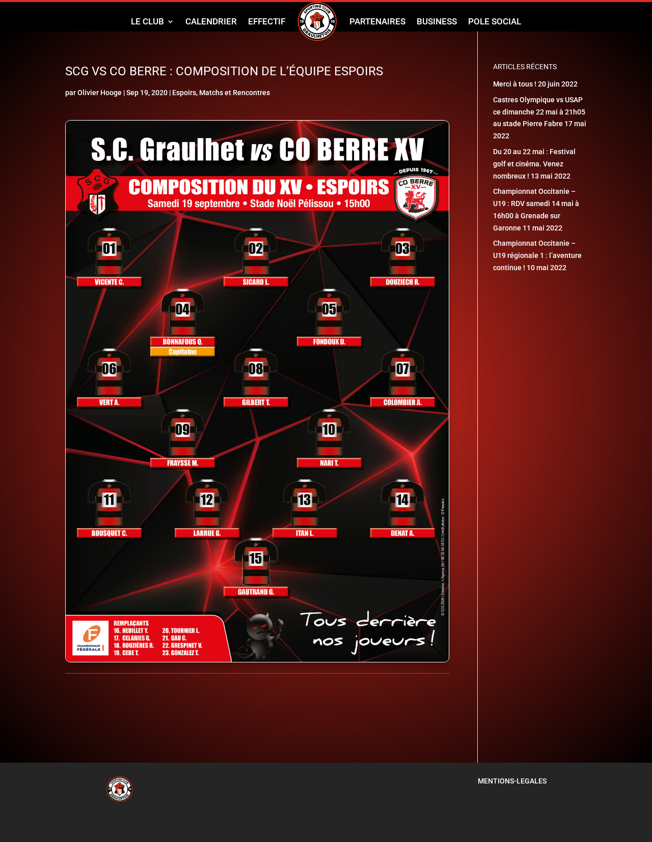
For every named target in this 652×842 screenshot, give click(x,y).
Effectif (266, 21)
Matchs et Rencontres (234, 93)
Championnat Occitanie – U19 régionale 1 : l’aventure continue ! (537, 255)
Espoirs (184, 93)
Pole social (494, 21)
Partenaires (377, 21)
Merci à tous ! (514, 84)
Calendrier (211, 21)
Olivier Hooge (99, 93)
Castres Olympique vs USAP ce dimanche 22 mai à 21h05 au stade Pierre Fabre (539, 112)
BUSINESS (437, 21)
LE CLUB (147, 21)
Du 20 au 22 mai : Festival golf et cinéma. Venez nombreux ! (534, 164)
